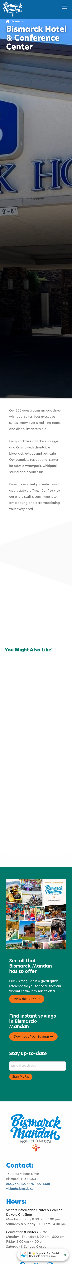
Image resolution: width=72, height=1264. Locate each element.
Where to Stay (18, 643)
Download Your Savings (32, 1036)
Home (14, 21)
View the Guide (25, 999)
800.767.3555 (16, 1184)
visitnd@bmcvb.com (21, 1189)
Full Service (33, 639)
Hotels (12, 639)
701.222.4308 (40, 1184)
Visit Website (22, 610)
